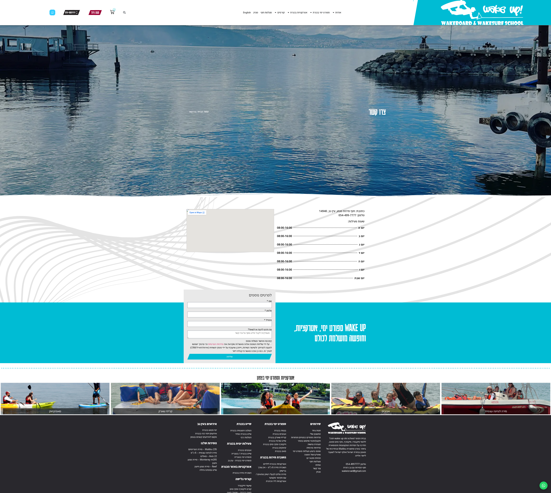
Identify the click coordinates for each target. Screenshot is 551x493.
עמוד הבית (203, 111)
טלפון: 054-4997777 (356, 464)
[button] (124, 12)
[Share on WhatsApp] (544, 486)
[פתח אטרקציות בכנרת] (288, 12)
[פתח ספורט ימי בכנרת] (311, 12)
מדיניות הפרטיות (215, 344)
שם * (269, 301)
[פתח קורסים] (275, 12)
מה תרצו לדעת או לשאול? (260, 329)
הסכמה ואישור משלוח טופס (259, 341)
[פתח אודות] (333, 12)
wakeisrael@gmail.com (354, 470)
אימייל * (268, 320)
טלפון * (268, 310)
